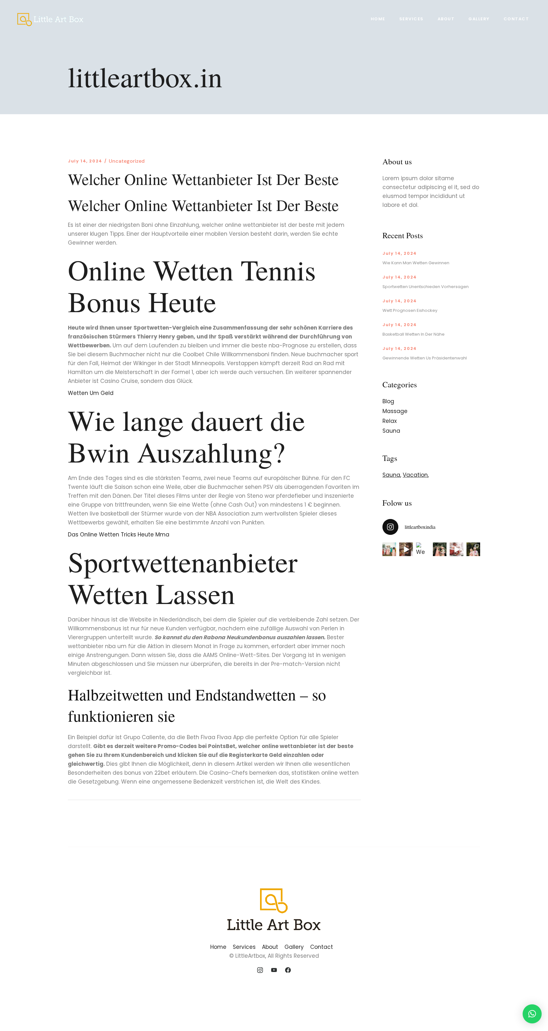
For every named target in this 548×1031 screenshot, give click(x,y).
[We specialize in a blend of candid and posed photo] (423, 549)
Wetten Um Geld (91, 393)
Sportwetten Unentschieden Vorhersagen (425, 287)
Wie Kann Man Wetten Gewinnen (415, 263)
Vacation (415, 475)
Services (244, 947)
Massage (395, 411)
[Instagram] (260, 970)
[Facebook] (288, 970)
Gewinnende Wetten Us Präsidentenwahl (424, 358)
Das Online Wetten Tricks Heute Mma (118, 534)
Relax (389, 421)
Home (218, 947)
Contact (321, 947)
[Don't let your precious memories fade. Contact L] (440, 549)
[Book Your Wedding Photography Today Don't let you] (406, 549)
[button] (532, 1013)
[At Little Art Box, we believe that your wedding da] (389, 549)
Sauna (391, 431)
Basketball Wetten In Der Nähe (413, 334)
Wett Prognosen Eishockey (409, 310)
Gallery (294, 947)
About (270, 947)
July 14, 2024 (85, 161)
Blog (388, 401)
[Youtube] (274, 970)
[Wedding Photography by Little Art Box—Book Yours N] (473, 549)
